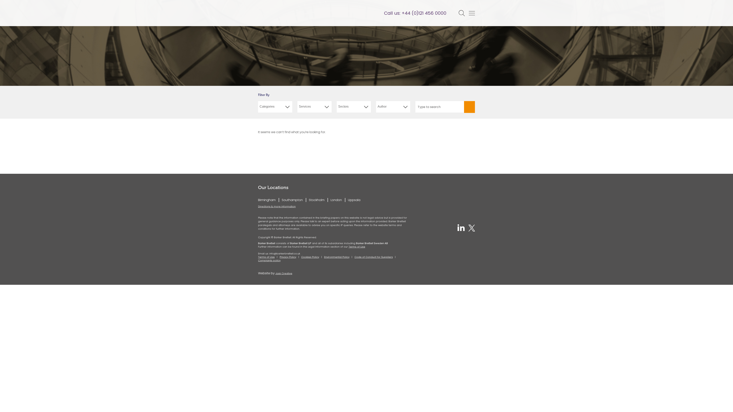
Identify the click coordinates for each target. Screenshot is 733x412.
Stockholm (317, 200)
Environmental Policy (337, 257)
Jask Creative (283, 273)
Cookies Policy (310, 257)
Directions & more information (277, 206)
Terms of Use (357, 246)
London (336, 200)
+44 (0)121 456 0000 (424, 13)
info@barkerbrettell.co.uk (284, 253)
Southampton (292, 200)
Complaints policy (269, 260)
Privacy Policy (288, 257)
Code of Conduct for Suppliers (373, 257)
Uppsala (354, 200)
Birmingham (267, 200)
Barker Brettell (287, 13)
